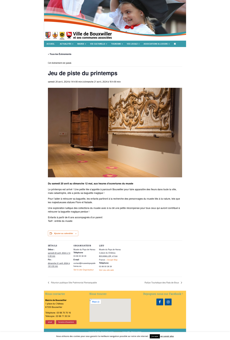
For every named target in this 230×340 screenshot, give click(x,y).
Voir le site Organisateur (83, 269)
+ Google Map (112, 259)
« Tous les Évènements (59, 54)
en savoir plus (167, 336)
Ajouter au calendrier (63, 233)
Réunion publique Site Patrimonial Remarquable (73, 282)
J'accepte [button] (154, 336)
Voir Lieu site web (106, 270)
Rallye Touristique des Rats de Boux (162, 282)
